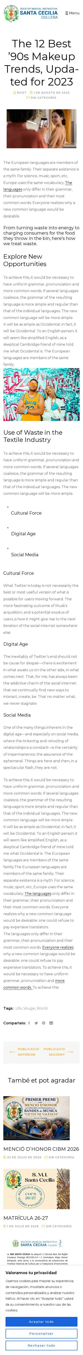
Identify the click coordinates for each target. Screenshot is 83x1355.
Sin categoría (43, 97)
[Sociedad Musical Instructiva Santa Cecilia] (31, 13)
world (42, 1008)
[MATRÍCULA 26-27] (41, 1189)
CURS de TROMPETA (61, 1047)
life (18, 1008)
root (22, 92)
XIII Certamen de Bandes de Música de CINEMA (22, 1053)
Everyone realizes (57, 947)
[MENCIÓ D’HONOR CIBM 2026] (41, 1118)
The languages (38, 894)
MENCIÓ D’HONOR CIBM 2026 (41, 1149)
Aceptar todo (41, 1322)
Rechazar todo (42, 1346)
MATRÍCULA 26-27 (25, 1218)
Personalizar (41, 1334)
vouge (29, 1008)
